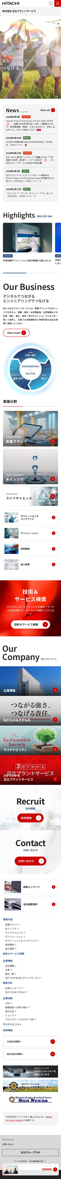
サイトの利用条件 (20, 1161)
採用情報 (26, 818)
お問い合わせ (26, 861)
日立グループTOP (30, 1152)
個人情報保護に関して (37, 1161)
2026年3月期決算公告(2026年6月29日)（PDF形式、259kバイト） (29, 143)
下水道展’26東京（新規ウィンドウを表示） (29, 159)
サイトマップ (8, 1140)
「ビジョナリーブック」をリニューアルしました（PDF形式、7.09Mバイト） (29, 195)
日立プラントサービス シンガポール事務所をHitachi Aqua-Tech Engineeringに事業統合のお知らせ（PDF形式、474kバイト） (30, 178)
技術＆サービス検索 (26, 624)
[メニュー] (57, 3)
